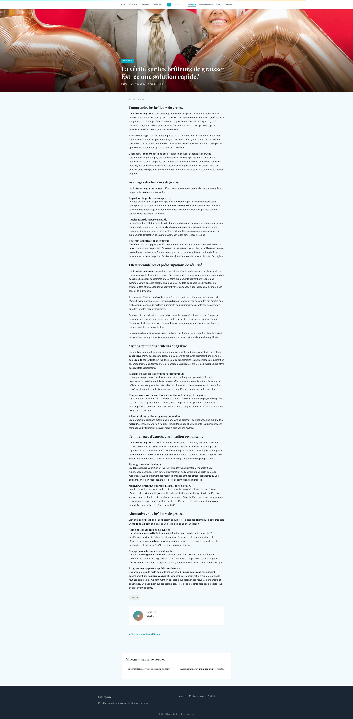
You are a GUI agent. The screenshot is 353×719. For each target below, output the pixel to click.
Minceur (192, 4)
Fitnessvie (105, 697)
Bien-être (133, 4)
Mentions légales (196, 696)
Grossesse (146, 4)
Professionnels (206, 4)
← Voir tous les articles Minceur (145, 634)
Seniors (228, 4)
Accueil (132, 99)
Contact (211, 696)
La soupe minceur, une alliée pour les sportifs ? (202, 670)
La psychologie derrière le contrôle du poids (149, 668)
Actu (123, 4)
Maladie (157, 4)
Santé (219, 4)
